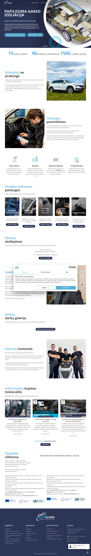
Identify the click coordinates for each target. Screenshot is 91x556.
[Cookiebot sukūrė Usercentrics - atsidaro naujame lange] (69, 267)
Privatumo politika (51, 533)
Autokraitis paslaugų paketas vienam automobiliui (73, 420)
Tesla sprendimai (9, 543)
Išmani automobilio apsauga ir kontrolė (13, 536)
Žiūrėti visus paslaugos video (45, 329)
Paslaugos (28, 529)
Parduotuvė (34, 2)
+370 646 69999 (73, 538)
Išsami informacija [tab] (45, 272)
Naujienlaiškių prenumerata (54, 539)
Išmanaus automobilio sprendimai (18, 416)
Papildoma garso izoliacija (12, 531)
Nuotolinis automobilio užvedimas (14, 533)
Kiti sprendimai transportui (12, 541)
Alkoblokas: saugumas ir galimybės (17, 420)
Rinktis (44, 287)
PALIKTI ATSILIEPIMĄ (45, 258)
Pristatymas (50, 529)
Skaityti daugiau (18, 433)
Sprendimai (52, 2)
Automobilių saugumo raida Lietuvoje (45, 420)
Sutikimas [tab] (24, 272)
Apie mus (28, 535)
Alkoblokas (44, 2)
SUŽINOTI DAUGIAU (12, 224)
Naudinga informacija (31, 540)
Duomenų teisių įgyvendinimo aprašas (54, 536)
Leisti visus (65, 287)
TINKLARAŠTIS (45, 444)
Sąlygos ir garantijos (52, 531)
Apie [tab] (67, 272)
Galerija (74, 2)
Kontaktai (81, 2)
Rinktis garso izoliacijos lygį (15, 35)
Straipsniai (28, 531)
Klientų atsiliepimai (64, 2)
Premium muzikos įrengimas (12, 539)
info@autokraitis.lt (74, 541)
